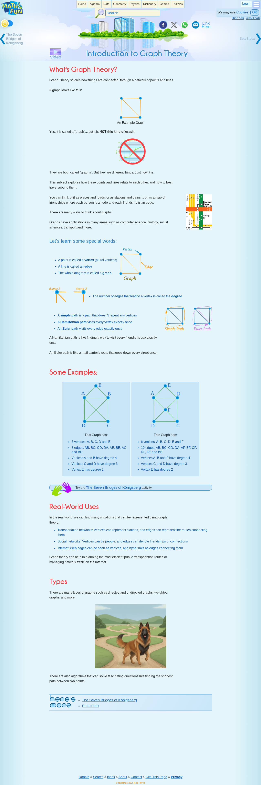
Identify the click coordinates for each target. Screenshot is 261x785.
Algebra (95, 3)
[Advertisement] (130, 742)
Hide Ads (238, 18)
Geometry (119, 3)
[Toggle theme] (1, 22)
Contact (136, 777)
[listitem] (82, 4)
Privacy (176, 777)
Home (82, 3)
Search (98, 777)
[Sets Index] (246, 44)
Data (106, 3)
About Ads (253, 18)
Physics (134, 3)
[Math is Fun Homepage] (12, 14)
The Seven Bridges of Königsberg (113, 487)
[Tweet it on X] (174, 25)
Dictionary (149, 3)
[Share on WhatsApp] (184, 25)
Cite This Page (156, 777)
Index (111, 777)
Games (164, 3)
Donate (84, 777)
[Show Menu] (256, 7)
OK (254, 12)
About (122, 777)
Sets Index (90, 706)
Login (246, 3)
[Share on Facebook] (163, 25)
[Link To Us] (206, 25)
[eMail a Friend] (195, 25)
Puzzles (178, 3)
